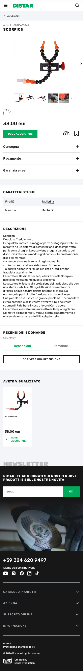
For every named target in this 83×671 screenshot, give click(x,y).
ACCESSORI (13, 16)
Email (10, 491)
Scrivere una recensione (41, 359)
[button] (81, 64)
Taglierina (48, 201)
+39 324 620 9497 (24, 560)
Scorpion (11, 416)
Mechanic (48, 210)
